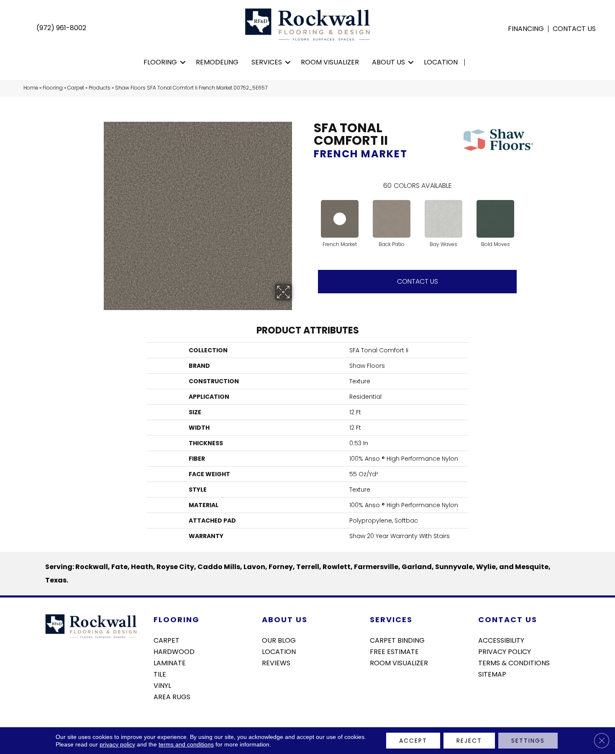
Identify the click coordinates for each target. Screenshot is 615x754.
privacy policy (117, 744)
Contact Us (574, 29)
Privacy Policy (504, 651)
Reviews (276, 662)
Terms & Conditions (514, 662)
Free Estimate (394, 651)
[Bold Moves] (495, 219)
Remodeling (217, 62)
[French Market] (340, 219)
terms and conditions (186, 744)
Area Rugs (172, 696)
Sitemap (492, 673)
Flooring (160, 62)
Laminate (170, 662)
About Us (388, 62)
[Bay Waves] (443, 219)
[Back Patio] (392, 219)
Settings (528, 740)
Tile (160, 673)
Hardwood (174, 651)
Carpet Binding (397, 640)
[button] (183, 62)
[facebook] (484, 696)
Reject (469, 740)
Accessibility (501, 640)
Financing (526, 29)
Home (30, 88)
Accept (413, 740)
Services (266, 62)
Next (525, 206)
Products (99, 88)
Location (441, 62)
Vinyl (162, 685)
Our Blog (279, 640)
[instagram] (499, 696)
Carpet (75, 88)
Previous (309, 206)
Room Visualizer (330, 62)
